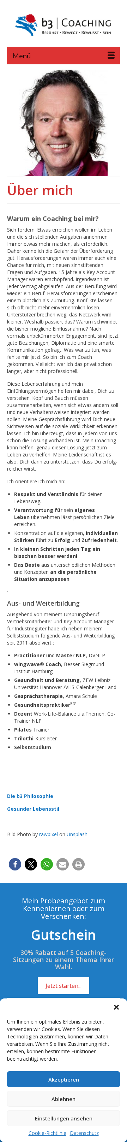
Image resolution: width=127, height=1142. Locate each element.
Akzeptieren (63, 1079)
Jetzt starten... (63, 986)
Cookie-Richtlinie (47, 1133)
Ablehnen (63, 1098)
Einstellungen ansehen (63, 1118)
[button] (116, 1007)
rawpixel (48, 834)
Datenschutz (84, 1133)
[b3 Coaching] (63, 26)
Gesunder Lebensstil (33, 808)
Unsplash (77, 834)
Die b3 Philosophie (30, 796)
